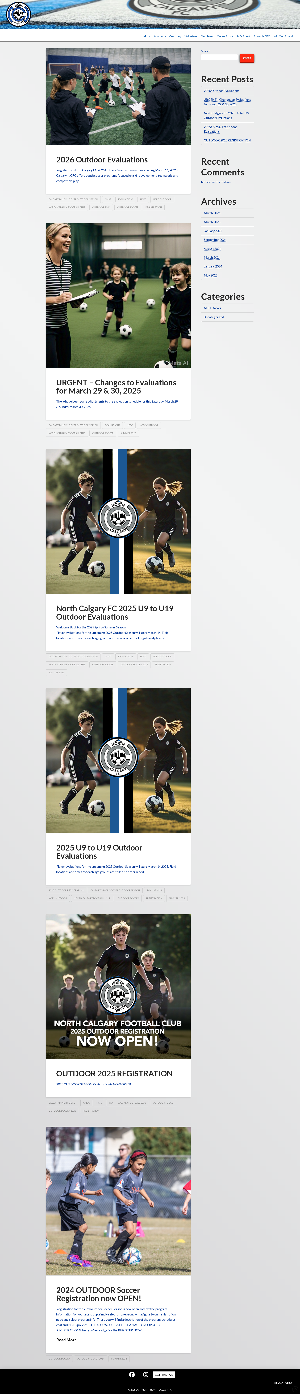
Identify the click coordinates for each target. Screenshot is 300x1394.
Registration (153, 207)
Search (205, 51)
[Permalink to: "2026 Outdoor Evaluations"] (118, 96)
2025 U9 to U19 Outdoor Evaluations (99, 851)
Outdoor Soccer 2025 (134, 664)
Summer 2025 (128, 433)
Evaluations (125, 199)
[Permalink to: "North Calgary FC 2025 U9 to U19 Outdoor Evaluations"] (118, 521)
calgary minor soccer (62, 1102)
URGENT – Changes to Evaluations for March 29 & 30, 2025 (116, 386)
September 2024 (215, 239)
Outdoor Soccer (128, 207)
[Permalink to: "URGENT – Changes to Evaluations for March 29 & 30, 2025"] (118, 295)
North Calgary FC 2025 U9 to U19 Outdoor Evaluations (114, 612)
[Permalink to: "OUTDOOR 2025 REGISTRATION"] (118, 986)
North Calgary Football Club (67, 207)
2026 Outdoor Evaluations (102, 159)
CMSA (108, 199)
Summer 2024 (119, 1358)
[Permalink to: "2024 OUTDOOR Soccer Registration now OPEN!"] (118, 1201)
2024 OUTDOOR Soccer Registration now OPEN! (98, 1294)
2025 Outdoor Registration (66, 890)
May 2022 (210, 275)
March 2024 (212, 257)
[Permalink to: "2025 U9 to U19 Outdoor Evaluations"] (118, 760)
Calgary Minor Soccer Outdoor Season (73, 199)
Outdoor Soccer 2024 (90, 1358)
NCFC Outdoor (162, 199)
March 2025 (212, 222)
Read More (66, 1339)
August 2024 (212, 249)
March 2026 (212, 213)
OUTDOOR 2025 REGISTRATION (114, 1073)
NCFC (143, 199)
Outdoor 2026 (101, 207)
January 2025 (213, 231)
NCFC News (212, 308)
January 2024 (213, 266)
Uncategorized (214, 317)
